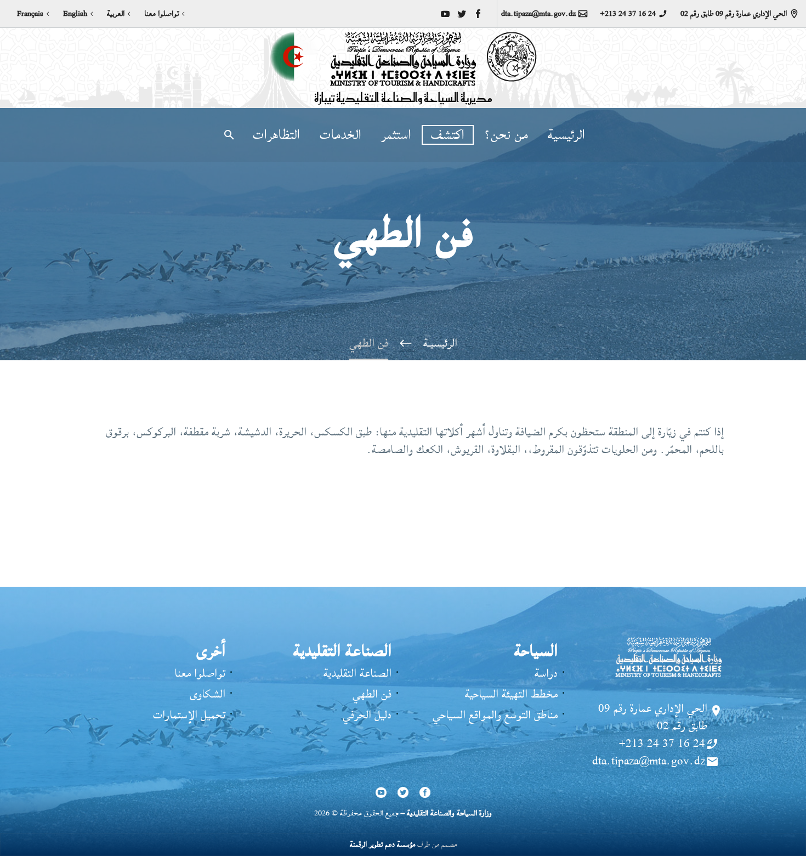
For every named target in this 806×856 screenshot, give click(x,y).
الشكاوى (207, 694)
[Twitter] (461, 13)
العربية (115, 13)
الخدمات (340, 135)
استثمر (396, 135)
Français (30, 13)
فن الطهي (372, 694)
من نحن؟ (506, 135)
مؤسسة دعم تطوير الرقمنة (382, 844)
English (75, 13)
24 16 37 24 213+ (628, 13)
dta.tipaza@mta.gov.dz (538, 13)
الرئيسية (566, 135)
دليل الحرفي (367, 715)
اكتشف (447, 135)
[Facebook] (478, 13)
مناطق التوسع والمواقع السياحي (495, 715)
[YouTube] (445, 13)
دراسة (546, 673)
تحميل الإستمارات (189, 715)
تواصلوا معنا (161, 13)
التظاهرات (276, 135)
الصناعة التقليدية (357, 673)
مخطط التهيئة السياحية (511, 694)
